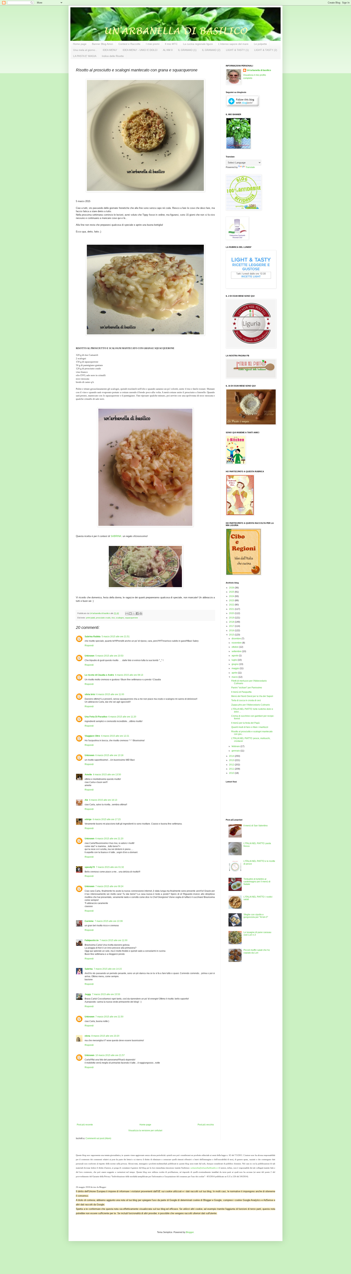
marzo (235, 677)
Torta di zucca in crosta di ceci (246, 700)
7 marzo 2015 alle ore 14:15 (108, 969)
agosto (235, 655)
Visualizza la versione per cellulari (145, 1130)
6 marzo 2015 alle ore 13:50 (107, 774)
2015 (232, 634)
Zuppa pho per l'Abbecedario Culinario (250, 705)
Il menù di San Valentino (256, 825)
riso (113, 618)
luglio (235, 660)
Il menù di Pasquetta (241, 692)
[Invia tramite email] (127, 613)
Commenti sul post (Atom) (98, 1138)
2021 (232, 609)
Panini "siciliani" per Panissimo (246, 687)
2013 (232, 760)
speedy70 (90, 867)
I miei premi (152, 43)
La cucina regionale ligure (198, 43)
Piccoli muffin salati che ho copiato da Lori (257, 951)
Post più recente (85, 1124)
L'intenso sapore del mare (233, 43)
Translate (250, 167)
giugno (235, 664)
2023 (232, 600)
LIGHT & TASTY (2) (265, 50)
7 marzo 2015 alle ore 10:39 (109, 921)
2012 (232, 764)
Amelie (88, 774)
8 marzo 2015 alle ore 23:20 (105, 1036)
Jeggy (88, 994)
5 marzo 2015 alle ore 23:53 (109, 655)
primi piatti (90, 618)
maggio (236, 668)
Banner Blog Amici (102, 43)
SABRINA (116, 536)
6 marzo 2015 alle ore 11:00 (110, 694)
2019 (232, 617)
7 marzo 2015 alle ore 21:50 (109, 1016)
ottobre (235, 647)
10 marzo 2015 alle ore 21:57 (110, 1055)
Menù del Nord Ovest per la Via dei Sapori (252, 696)
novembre (237, 642)
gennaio (236, 750)
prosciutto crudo (103, 618)
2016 (232, 630)
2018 (232, 622)
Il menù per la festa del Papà (245, 723)
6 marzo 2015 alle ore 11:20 (122, 716)
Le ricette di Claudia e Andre (99, 675)
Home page (79, 43)
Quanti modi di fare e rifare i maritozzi (249, 727)
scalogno (120, 618)
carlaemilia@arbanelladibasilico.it (204, 1168)
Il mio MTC (171, 43)
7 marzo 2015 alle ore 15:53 (106, 994)
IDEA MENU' (110, 50)
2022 (232, 604)
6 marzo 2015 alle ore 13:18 (109, 755)
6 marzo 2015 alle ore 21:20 (109, 838)
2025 (232, 592)
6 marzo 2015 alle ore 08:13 (129, 675)
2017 (232, 626)
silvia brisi (90, 694)
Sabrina (89, 969)
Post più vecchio (206, 1124)
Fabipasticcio (92, 940)
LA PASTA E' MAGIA (84, 56)
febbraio (236, 746)
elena (87, 1036)
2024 (232, 596)
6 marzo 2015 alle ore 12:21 (115, 736)
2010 (232, 773)
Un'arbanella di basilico (259, 70)
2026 (232, 587)
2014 (232, 756)
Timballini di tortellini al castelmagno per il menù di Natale (257, 882)
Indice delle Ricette (113, 56)
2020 (232, 613)
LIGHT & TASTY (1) (237, 50)
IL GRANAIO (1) (187, 50)
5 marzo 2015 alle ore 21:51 (116, 636)
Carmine (89, 921)
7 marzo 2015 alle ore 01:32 (110, 867)
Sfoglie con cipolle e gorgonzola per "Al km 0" (256, 915)
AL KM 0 (168, 50)
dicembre (236, 638)
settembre (237, 651)
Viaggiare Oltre (92, 736)
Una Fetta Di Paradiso (96, 716)
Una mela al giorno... (85, 50)
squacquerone (131, 618)
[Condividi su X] (134, 613)
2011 (232, 769)
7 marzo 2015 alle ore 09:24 (109, 886)
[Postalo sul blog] (130, 613)
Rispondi (89, 645)
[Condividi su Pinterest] (141, 613)
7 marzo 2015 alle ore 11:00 (113, 940)
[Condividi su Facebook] (137, 613)
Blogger (190, 1232)
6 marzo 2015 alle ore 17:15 (107, 819)
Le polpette (260, 43)
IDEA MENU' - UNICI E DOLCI (140, 50)
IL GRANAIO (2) (211, 50)
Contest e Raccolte (129, 43)
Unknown (89, 655)
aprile (235, 672)
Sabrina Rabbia (93, 636)
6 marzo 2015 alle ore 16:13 (103, 800)
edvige (88, 819)
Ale (86, 800)
